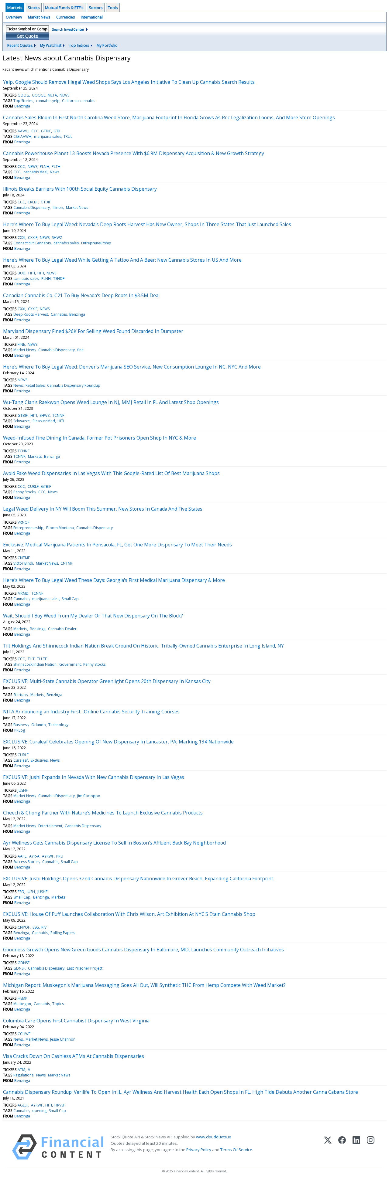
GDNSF (23, 962)
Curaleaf (20, 760)
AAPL (22, 856)
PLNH (44, 166)
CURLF (33, 486)
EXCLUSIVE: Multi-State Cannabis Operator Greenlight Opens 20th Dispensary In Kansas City (107, 681)
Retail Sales (35, 385)
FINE (21, 344)
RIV (43, 927)
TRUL (68, 136)
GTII (56, 131)
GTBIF (46, 131)
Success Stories (26, 861)
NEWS (64, 95)
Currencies (65, 17)
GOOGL (38, 95)
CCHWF (24, 1033)
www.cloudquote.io (213, 1137)
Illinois (58, 207)
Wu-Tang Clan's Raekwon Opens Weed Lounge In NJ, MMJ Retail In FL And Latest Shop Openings (111, 402)
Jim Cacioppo (88, 795)
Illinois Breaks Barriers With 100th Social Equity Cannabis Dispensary (80, 188)
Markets (14, 7)
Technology (58, 724)
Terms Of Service (236, 1149)
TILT (31, 658)
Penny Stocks (24, 492)
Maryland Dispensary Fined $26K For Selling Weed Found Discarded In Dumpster (93, 331)
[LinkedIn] (356, 1147)
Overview (14, 17)
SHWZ (57, 237)
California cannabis (78, 100)
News (54, 172)
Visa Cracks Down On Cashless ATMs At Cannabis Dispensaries (73, 1056)
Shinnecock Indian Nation (35, 664)
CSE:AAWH (22, 136)
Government (70, 664)
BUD (22, 273)
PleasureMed (44, 420)
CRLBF (33, 202)
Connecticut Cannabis (32, 243)
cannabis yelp (48, 100)
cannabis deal (35, 172)
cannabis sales (66, 243)
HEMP (22, 998)
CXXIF (32, 237)
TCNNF (58, 415)
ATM (21, 1069)
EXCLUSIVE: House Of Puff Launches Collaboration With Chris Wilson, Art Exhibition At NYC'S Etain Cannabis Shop (129, 914)
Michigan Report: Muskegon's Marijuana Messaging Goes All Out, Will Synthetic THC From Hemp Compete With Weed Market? (144, 985)
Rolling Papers (62, 932)
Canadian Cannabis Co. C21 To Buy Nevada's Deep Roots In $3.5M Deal (81, 295)
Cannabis (59, 314)
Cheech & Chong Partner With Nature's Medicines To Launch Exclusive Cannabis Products (103, 812)
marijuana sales (47, 136)
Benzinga (22, 106)
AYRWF (48, 856)
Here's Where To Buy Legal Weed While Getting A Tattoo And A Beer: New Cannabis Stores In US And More (122, 260)
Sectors (96, 7)
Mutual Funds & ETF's (64, 7)
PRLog (19, 730)
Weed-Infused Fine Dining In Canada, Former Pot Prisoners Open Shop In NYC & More (99, 437)
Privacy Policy (198, 1149)
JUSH (31, 891)
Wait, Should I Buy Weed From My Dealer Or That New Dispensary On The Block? (93, 615)
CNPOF (24, 927)
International (92, 17)
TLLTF (42, 658)
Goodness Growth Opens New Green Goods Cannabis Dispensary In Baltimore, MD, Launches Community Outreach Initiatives (143, 949)
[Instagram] (370, 1147)
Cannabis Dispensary (31, 207)
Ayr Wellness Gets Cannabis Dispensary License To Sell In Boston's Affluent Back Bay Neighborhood (114, 842)
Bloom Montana (60, 527)
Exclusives (39, 760)
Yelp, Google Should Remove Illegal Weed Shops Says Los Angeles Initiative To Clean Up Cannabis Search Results (129, 82)
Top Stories (23, 100)
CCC (35, 131)
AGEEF (23, 1105)
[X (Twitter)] (328, 1147)
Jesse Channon (62, 1039)
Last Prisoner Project (84, 968)
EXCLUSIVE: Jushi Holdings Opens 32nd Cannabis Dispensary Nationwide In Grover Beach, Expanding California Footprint (138, 878)
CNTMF (24, 557)
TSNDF (58, 278)
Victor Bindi (23, 563)
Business (21, 724)
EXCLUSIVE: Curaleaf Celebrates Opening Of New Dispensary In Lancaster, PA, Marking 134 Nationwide (118, 741)
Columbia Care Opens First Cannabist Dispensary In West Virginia (76, 1020)
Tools (113, 7)
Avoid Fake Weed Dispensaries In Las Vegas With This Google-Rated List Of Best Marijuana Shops (111, 473)
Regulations (23, 1075)
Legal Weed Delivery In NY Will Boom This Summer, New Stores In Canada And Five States (102, 508)
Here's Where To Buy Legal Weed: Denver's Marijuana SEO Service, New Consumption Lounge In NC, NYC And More (132, 366)
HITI (31, 273)
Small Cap (70, 598)
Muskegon (22, 1003)
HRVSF (59, 1105)
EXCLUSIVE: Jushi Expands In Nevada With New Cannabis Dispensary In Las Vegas (93, 777)
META (52, 95)
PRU (59, 856)
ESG (21, 891)
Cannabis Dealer (62, 628)
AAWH (23, 131)
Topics (58, 1003)
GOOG (23, 95)
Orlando (38, 724)
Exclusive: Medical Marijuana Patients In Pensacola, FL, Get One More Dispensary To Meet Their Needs (117, 544)
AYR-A (34, 856)
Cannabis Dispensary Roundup (73, 385)
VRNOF (23, 522)
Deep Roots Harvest (30, 314)
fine (80, 349)
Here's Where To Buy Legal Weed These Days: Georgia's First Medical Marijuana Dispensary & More (114, 580)
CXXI (21, 237)
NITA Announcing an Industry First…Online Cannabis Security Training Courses (91, 711)
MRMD (23, 593)
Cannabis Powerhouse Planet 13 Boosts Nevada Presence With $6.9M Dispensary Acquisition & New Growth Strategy (133, 153)
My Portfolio (107, 45)
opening (39, 1110)
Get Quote (27, 36)
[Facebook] (342, 1147)
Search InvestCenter (68, 29)
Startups (20, 694)
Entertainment (50, 825)
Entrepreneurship (96, 243)
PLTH (56, 166)
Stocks (34, 7)
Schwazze (21, 420)
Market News (39, 17)
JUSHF (23, 790)
